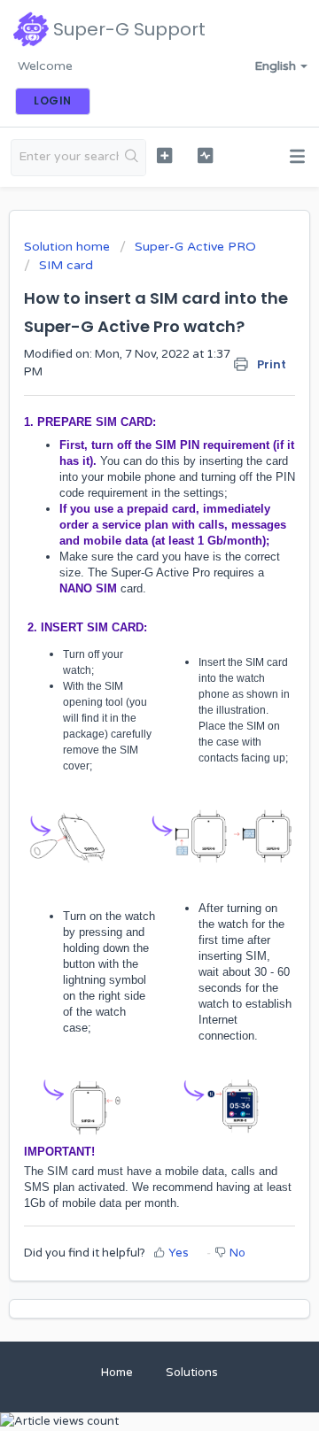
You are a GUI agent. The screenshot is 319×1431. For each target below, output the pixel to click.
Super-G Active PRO (195, 246)
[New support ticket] (164, 155)
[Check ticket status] (205, 155)
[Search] (132, 157)
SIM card (66, 265)
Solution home (68, 246)
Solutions (192, 1372)
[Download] (127, 713)
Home (117, 1372)
